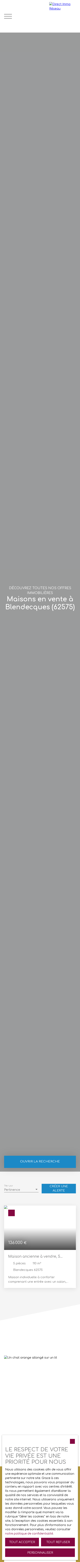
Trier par (8, 1185)
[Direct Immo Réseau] (63, 16)
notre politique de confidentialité (29, 1533)
